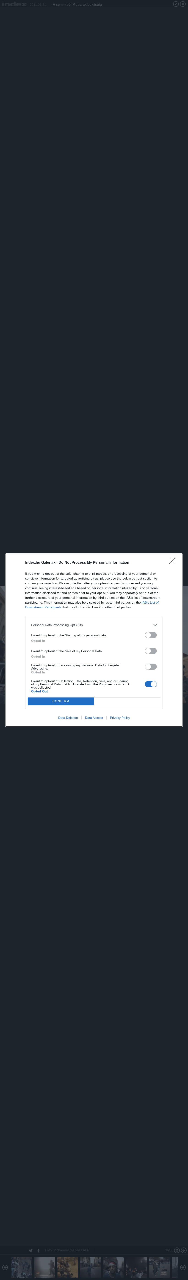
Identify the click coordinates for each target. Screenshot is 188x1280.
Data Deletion (68, 717)
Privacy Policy (120, 717)
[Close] (173, 562)
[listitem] (94, 625)
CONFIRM (61, 701)
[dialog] (94, 640)
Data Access (94, 717)
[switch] (151, 635)
